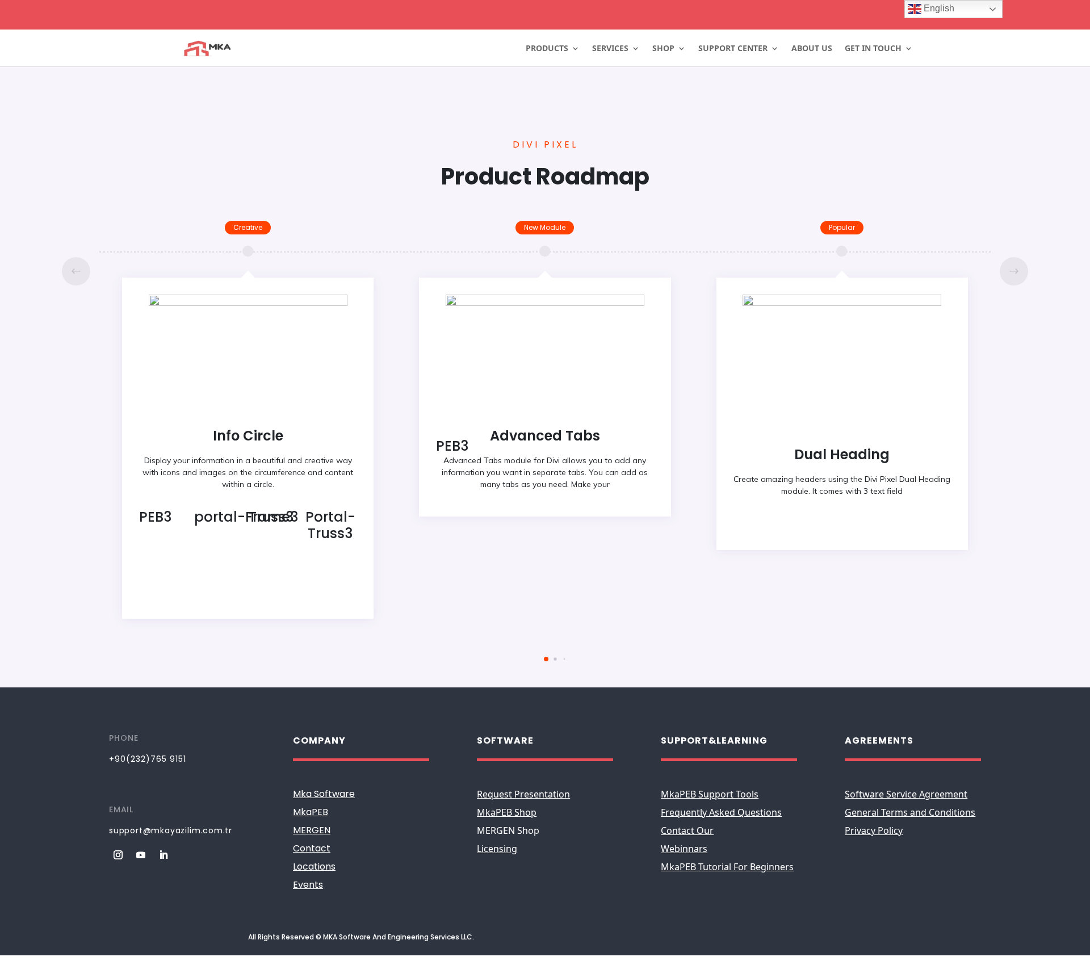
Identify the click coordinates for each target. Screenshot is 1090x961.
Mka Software (324, 793)
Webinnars (684, 848)
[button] (1014, 271)
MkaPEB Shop (506, 812)
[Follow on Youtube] (141, 855)
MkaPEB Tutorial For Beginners (727, 867)
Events (308, 884)
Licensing (497, 848)
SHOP (663, 48)
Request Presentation (523, 794)
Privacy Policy (874, 830)
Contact (311, 848)
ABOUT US (811, 48)
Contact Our (687, 830)
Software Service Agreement (906, 794)
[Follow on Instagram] (118, 855)
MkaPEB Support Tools (709, 794)
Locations (314, 866)
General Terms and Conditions (910, 812)
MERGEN (311, 830)
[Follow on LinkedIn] (163, 855)
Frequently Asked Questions (721, 812)
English (937, 8)
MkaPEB (310, 812)
